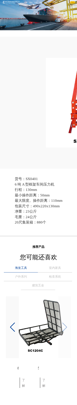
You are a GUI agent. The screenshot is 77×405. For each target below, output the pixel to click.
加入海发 (45, 2)
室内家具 (55, 268)
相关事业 (31, 2)
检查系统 (55, 276)
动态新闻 (41, 2)
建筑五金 (38, 285)
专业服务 (35, 2)
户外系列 (21, 276)
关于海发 (26, 2)
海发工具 (21, 268)
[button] (12, 327)
